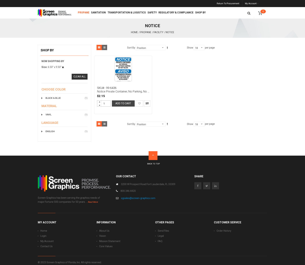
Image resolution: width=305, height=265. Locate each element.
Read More (93, 202)
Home (134, 32)
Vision (102, 235)
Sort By (131, 47)
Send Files (163, 230)
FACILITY (158, 32)
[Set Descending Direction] (167, 48)
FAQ (160, 241)
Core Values (106, 246)
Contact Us (46, 246)
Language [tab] (49, 123)
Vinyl (67, 114)
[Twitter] (207, 186)
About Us (104, 230)
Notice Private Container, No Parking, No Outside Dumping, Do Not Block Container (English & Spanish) (123, 91)
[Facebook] (198, 186)
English (67, 131)
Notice (170, 32)
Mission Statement (109, 241)
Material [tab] (49, 106)
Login (43, 235)
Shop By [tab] (47, 50)
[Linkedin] (216, 186)
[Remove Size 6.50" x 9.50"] (63, 67)
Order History (224, 230)
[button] (139, 103)
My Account (47, 241)
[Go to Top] (153, 155)
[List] (104, 47)
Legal (161, 235)
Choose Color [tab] (53, 89)
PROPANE (145, 32)
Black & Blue (67, 98)
